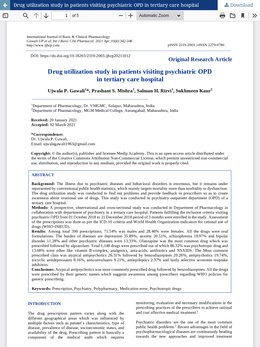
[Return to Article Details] (5, 5)
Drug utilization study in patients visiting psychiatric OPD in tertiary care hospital (106, 5)
